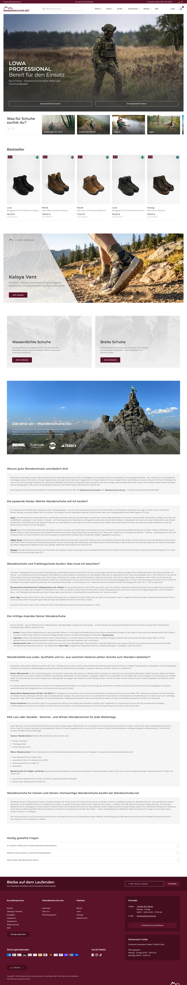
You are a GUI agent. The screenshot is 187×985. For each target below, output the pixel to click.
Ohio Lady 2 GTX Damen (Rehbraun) (91, 211)
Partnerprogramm (49, 915)
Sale (156, 9)
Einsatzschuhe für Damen (50, 104)
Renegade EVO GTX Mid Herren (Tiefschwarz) (23, 211)
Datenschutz (12, 921)
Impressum (11, 918)
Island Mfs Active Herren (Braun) (55, 211)
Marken (146, 9)
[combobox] (62, 8)
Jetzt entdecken (22, 360)
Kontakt (10, 908)
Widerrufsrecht (13, 925)
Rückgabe (11, 915)
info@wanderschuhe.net (146, 916)
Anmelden (172, 884)
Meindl (79, 908)
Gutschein (46, 908)
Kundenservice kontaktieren (153, 925)
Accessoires (133, 9)
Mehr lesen (59, 434)
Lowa (79, 911)
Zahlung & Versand (14, 911)
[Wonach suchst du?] (43, 9)
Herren (109, 9)
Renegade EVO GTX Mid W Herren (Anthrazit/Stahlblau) (128, 211)
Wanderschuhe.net (53, 900)
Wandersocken (108, 635)
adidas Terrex (82, 918)
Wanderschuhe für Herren (115, 490)
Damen (98, 9)
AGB (8, 928)
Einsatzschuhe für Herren (137, 104)
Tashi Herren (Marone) (156, 211)
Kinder (119, 9)
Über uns (45, 911)
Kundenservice (15, 900)
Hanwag (80, 915)
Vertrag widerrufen (18, 934)
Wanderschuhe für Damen (90, 490)
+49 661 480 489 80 (145, 906)
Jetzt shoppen (18, 295)
